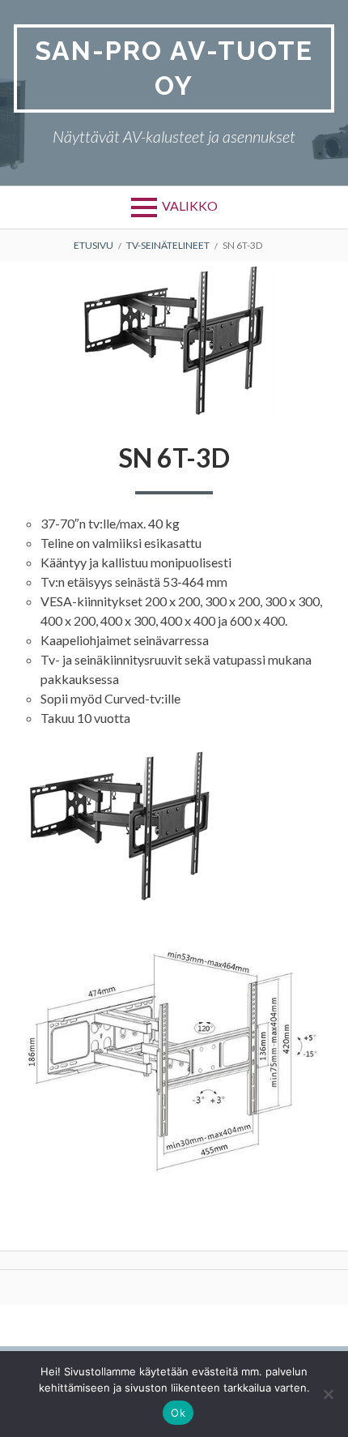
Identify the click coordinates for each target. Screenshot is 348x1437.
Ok (178, 1412)
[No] (328, 1394)
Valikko (190, 205)
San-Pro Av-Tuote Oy (174, 68)
